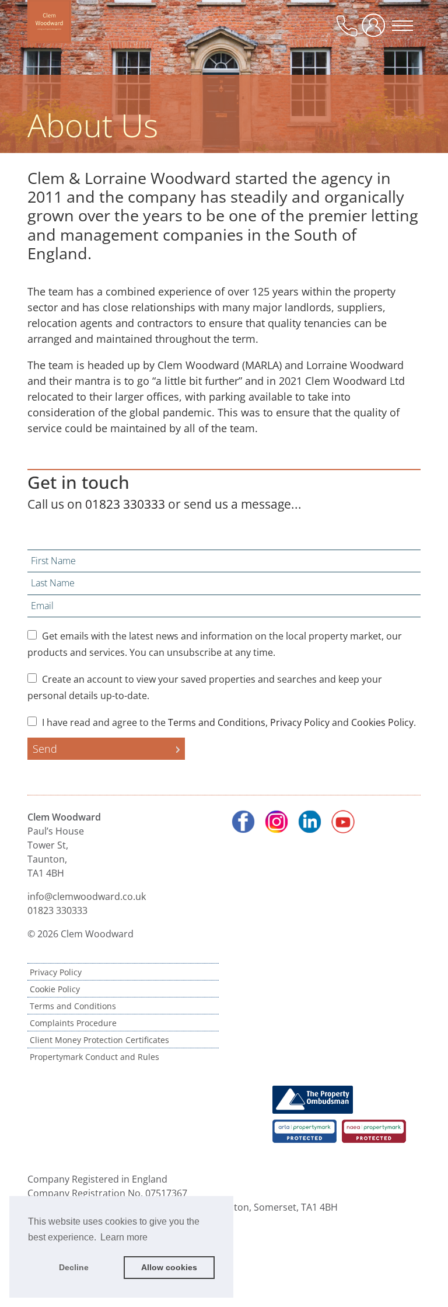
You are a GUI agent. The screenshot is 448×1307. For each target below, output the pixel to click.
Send (45, 749)
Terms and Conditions (216, 722)
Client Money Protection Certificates (99, 1039)
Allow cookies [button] (169, 1267)
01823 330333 (125, 504)
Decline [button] (74, 1267)
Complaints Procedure (73, 1022)
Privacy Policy (300, 722)
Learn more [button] (124, 1237)
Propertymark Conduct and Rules (94, 1056)
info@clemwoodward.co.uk (86, 896)
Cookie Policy (55, 989)
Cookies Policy (382, 722)
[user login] (376, 29)
